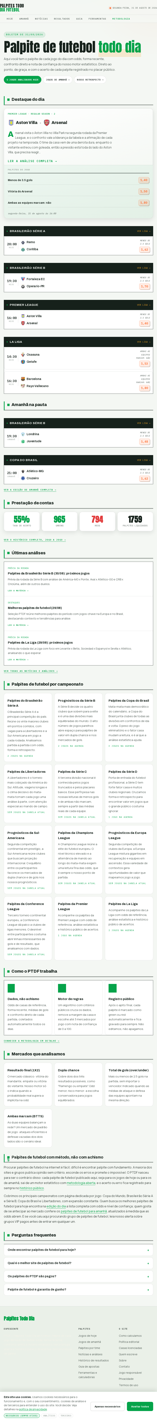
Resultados (62, 18)
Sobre (123, 1360)
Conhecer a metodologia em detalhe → (32, 1040)
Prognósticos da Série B (76, 700)
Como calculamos (130, 1335)
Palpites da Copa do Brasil (129, 700)
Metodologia (121, 18)
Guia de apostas (88, 1366)
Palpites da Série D (123, 771)
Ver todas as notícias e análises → (31, 671)
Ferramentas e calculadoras (87, 1375)
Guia (79, 18)
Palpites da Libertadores (26, 771)
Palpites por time (89, 1348)
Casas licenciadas (130, 1348)
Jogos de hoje (87, 1335)
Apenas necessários (107, 1406)
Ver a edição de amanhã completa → (30, 489)
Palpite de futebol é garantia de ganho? (37, 1289)
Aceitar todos (140, 1406)
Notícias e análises (90, 1354)
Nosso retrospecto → (90, 79)
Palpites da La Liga (123, 904)
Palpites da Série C (72, 771)
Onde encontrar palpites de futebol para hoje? (42, 1249)
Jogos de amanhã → (58, 79)
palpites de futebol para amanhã (84, 1211)
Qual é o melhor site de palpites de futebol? (39, 1263)
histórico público (32, 1188)
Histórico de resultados (93, 1360)
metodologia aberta (81, 1183)
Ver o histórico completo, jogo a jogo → (35, 539)
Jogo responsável (130, 1372)
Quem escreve (128, 1354)
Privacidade (126, 1379)
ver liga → (143, 231)
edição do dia (56, 1206)
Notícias (41, 18)
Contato (124, 1366)
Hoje (10, 18)
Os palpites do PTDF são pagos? (32, 1276)
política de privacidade (33, 1409)
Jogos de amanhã (89, 1342)
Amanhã (24, 18)
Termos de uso (128, 1385)
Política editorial (129, 1342)
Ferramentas (97, 18)
